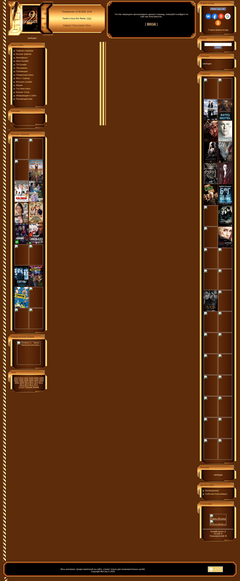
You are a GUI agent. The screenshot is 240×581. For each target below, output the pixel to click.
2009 (36, 378)
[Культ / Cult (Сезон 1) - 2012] (211, 183)
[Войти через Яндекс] (221, 16)
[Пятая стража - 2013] (36, 307)
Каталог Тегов (22, 92)
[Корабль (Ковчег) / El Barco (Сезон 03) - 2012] (211, 225)
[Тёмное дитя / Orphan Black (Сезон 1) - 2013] (225, 183)
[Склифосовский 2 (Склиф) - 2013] (21, 201)
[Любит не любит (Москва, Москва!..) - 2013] (36, 180)
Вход (88, 25)
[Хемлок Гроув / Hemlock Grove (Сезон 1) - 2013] (211, 98)
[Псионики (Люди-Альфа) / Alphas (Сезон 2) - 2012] (225, 268)
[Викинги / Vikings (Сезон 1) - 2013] (225, 162)
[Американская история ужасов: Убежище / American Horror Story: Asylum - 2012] (211, 331)
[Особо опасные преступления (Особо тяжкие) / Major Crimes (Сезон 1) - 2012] (225, 289)
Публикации (22, 71)
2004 (31, 380)
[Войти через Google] (228, 16)
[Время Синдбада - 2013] (36, 243)
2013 (16, 378)
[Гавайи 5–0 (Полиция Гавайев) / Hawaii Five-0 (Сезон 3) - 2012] (225, 395)
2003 (36, 380)
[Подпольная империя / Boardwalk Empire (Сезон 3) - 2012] (225, 416)
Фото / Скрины (23, 78)
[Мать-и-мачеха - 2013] (21, 264)
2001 (17, 382)
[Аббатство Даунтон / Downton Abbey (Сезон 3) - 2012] (211, 395)
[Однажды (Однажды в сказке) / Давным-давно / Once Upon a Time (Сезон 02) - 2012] (211, 438)
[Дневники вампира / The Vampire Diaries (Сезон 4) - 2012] (225, 374)
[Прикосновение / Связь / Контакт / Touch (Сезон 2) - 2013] (225, 141)
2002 (41, 380)
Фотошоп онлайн (24, 82)
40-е (26, 385)
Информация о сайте (26, 95)
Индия (36, 387)
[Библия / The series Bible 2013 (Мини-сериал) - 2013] (211, 141)
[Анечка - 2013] (21, 222)
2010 (31, 378)
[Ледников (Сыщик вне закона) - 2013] (36, 264)
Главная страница (24, 51)
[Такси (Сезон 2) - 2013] (21, 307)
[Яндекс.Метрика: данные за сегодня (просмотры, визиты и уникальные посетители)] (218, 517)
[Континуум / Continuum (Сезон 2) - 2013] (225, 98)
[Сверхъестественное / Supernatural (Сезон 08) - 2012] (211, 374)
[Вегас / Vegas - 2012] (225, 331)
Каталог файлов (23, 54)
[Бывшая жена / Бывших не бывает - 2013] (36, 158)
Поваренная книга (24, 75)
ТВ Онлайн (21, 64)
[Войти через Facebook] (215, 16)
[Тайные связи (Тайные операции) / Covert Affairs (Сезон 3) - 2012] (225, 247)
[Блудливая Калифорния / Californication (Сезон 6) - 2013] (225, 204)
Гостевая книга (23, 88)
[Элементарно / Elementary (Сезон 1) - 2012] (211, 289)
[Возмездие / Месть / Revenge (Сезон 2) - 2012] (225, 310)
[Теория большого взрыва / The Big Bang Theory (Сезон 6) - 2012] (225, 459)
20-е (36, 385)
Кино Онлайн (22, 61)
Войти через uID (218, 9)
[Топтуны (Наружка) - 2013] (21, 286)
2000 (22, 382)
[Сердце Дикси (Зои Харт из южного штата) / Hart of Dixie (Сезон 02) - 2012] (225, 353)
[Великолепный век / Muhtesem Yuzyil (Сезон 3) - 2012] (211, 416)
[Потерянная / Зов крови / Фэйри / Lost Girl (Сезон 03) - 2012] (225, 225)
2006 (21, 380)
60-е (41, 382)
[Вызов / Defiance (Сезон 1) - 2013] (211, 119)
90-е (27, 382)
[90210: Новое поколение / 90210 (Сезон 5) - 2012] (211, 353)
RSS (89, 18)
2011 (26, 378)
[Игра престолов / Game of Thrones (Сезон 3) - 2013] (211, 162)
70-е (36, 382)
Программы (21, 68)
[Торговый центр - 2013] (36, 286)
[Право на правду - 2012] (21, 328)
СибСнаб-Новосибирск (216, 494)
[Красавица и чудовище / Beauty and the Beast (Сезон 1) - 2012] (211, 310)
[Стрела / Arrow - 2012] (211, 247)
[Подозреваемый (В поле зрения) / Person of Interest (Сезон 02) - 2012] (211, 459)
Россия (28, 387)
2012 (21, 378)
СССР (22, 387)
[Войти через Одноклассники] (218, 23)
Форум (19, 85)
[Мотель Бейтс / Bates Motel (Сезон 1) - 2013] (225, 119)
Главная (67, 25)
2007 (16, 380)
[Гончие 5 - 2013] (21, 243)
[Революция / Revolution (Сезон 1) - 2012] (225, 438)
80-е (31, 382)
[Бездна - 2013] (21, 158)
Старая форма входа (218, 30)
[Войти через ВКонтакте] (208, 16)
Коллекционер (212, 490)
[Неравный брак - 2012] (36, 328)
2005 (26, 380)
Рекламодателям (24, 99)
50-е (22, 385)
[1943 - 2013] (21, 180)
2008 (41, 378)
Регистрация (78, 25)
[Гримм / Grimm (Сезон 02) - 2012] (211, 268)
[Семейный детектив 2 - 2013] (36, 201)
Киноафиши (21, 57)
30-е (31, 385)
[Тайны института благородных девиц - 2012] (36, 222)
